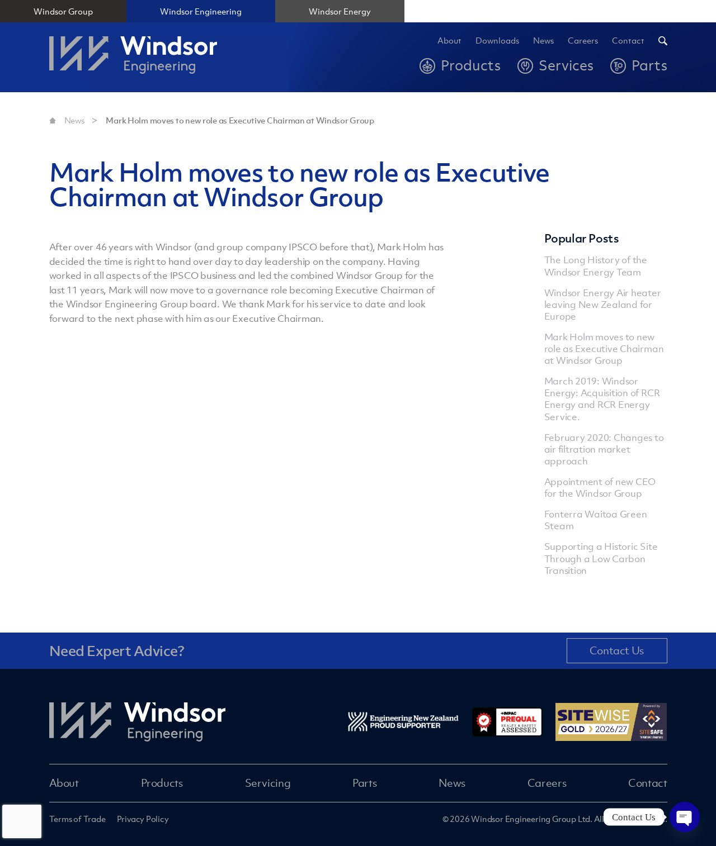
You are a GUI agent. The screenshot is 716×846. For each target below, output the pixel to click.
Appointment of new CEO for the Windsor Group (600, 488)
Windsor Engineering (201, 11)
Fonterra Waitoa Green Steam (595, 520)
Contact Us (617, 650)
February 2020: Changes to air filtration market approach (604, 449)
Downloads (497, 40)
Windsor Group (63, 11)
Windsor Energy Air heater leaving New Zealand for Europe (602, 304)
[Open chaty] (685, 817)
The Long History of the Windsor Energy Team (595, 266)
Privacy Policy (143, 818)
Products (162, 783)
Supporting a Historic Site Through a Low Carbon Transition (601, 558)
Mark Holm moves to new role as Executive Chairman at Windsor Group (240, 120)
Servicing (268, 783)
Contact (628, 40)
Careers (546, 783)
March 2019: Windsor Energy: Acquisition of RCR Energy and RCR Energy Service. (602, 398)
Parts (364, 783)
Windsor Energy (340, 11)
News (543, 40)
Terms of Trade (77, 818)
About (449, 40)
